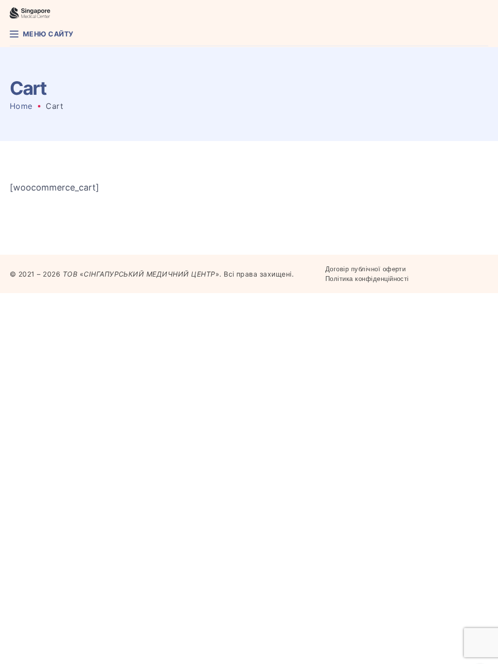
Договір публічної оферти (365, 269)
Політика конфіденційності (367, 278)
